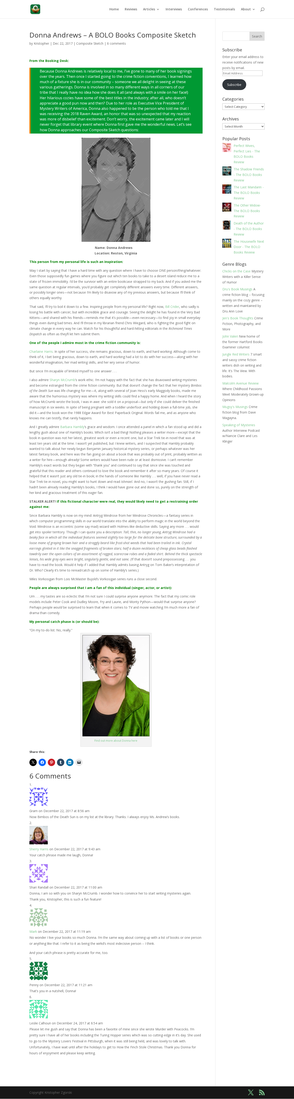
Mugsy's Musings (235, 407)
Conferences (198, 9)
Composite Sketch (89, 43)
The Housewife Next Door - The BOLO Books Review (249, 247)
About (246, 9)
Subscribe (234, 84)
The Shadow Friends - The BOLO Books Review (249, 174)
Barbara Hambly (72, 427)
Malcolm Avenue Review (240, 383)
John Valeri (230, 336)
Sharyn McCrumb (62, 380)
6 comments (116, 43)
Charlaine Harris (41, 351)
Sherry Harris (38, 849)
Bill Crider (172, 306)
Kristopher (41, 43)
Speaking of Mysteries (238, 425)
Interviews (174, 9)
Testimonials (224, 9)
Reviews (131, 9)
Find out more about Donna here (115, 741)
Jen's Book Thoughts (237, 318)
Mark (33, 931)
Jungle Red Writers (235, 354)
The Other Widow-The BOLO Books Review (247, 211)
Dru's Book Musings (237, 289)
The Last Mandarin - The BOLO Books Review (249, 192)
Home (114, 9)
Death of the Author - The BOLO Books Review (249, 228)
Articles (149, 9)
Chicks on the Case (236, 271)
